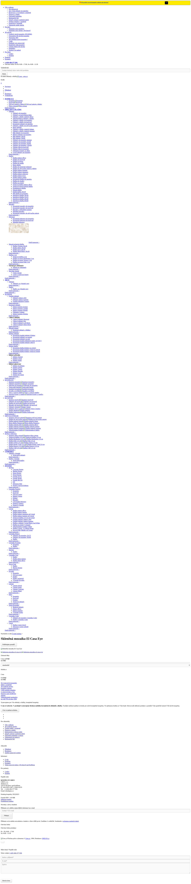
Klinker (15, 498)
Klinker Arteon (17, 367)
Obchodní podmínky (15, 16)
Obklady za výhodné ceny (21, 283)
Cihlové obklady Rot (19, 321)
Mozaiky (11, 204)
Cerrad (11, 509)
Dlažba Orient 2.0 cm (15, 442)
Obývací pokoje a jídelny (17, 104)
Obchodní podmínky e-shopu (14, 735)
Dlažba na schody (18, 183)
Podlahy (15, 600)
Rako (10, 594)
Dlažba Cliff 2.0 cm (15, 448)
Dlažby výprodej (14, 459)
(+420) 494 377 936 (15, 853)
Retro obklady (17, 127)
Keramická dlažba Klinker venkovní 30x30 (26, 350)
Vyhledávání (5, 68)
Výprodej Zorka (18, 612)
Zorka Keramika (14, 605)
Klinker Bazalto (18, 371)
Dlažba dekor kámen (19, 559)
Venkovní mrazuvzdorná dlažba (23, 186)
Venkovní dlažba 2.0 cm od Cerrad (24, 518)
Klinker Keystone (18, 375)
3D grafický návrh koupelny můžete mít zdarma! (94, 2)
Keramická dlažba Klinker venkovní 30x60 (26, 351)
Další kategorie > (10, 108)
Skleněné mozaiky (18, 211)
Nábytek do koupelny (15, 385)
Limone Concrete (18, 589)
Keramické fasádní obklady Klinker (24, 335)
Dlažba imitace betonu (20, 512)
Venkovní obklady (18, 602)
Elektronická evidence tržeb (13, 732)
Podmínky (12, 48)
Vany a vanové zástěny (16, 392)
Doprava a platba (14, 14)
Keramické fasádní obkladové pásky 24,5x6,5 (27, 341)
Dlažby (11, 156)
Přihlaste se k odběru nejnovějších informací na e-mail (18, 808)
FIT (14, 482)
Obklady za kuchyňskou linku (22, 115)
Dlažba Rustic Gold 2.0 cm (17, 444)
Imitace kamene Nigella (20, 310)
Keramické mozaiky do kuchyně (23, 208)
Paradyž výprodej (18, 505)
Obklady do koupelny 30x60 (22, 143)
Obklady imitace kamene (20, 299)
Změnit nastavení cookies (13, 753)
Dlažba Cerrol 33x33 (19, 625)
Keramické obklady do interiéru (23, 124)
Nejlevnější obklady (19, 455)
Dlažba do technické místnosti (22, 167)
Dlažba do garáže (18, 163)
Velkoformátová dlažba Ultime (22, 527)
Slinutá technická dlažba (16, 244)
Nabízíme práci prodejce (16, 29)
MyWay (11, 468)
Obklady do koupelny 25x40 (22, 142)
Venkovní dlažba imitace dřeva (22, 184)
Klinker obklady (14, 333)
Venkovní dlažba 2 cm (20, 257)
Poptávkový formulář (15, 23)
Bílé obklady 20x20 (19, 136)
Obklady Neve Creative (16, 409)
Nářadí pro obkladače (19, 267)
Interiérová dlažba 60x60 (20, 201)
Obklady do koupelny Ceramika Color (25, 618)
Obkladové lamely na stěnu (21, 151)
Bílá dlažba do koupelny (20, 193)
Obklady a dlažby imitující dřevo (23, 117)
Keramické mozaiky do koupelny (23, 206)
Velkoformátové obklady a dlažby (23, 118)
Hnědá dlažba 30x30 (19, 192)
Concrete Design (18, 469)
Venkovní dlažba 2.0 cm (16, 437)
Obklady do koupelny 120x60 (22, 145)
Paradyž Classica (18, 503)
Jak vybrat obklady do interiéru (18, 11)
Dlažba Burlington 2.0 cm (17, 439)
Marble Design (17, 471)
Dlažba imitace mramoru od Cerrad (24, 514)
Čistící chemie (17, 273)
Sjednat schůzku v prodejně (17, 21)
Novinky (7, 27)
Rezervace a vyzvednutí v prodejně (20, 13)
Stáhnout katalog (6, 799)
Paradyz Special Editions (20, 485)
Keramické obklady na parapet (22, 337)
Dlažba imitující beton (16, 421)
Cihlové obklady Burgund (21, 319)
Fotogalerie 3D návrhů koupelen (19, 36)
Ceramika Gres (13, 555)
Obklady (11, 111)
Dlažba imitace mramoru (20, 172)
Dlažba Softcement (15, 412)
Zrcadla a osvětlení (15, 391)
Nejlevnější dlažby (18, 460)
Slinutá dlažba (17, 190)
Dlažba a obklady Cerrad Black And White (26, 523)
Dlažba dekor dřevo (19, 560)
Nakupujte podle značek (16, 25)
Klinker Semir (17, 360)
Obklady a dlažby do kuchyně (22, 122)
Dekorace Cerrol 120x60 (20, 627)
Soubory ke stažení (15, 50)
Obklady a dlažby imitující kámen (23, 129)
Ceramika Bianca (14, 534)
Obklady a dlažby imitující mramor (24, 131)
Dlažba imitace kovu (19, 176)
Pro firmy (8, 52)
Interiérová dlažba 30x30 (20, 195)
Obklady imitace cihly (20, 298)
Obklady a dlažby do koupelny (22, 120)
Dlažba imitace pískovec (20, 174)
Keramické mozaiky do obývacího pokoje (26, 213)
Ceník (11, 41)
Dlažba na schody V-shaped (21, 525)
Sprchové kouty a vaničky (17, 394)
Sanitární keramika (14, 389)
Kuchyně (12, 102)
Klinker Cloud (17, 358)
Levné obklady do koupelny (21, 152)
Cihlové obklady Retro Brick (22, 325)
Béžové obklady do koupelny (22, 134)
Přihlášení (8, 749)
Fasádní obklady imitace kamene (23, 521)
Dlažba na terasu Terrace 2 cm (22, 260)
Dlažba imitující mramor (16, 428)
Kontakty (8, 59)
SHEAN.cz (45, 838)
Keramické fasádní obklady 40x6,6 (24, 342)
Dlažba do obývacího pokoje (18, 419)
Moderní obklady (18, 607)
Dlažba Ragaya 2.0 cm (16, 446)
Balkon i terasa (17, 496)
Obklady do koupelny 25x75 (22, 535)
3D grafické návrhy (11, 726)
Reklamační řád (14, 18)
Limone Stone (17, 587)
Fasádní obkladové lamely (21, 301)
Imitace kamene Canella (20, 308)
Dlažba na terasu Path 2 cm (21, 262)
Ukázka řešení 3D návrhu (17, 46)
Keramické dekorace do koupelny (23, 218)
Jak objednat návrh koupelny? (18, 39)
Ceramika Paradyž (14, 489)
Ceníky (11, 54)
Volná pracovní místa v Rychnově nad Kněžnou (20, 765)
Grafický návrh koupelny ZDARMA (20, 34)
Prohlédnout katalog (7, 801)
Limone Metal (17, 591)
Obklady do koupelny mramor (22, 140)
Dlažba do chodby (18, 181)
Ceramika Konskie (14, 543)
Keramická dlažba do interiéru (22, 179)
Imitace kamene (18, 611)
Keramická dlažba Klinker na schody (24, 348)
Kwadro (11, 571)
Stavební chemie (14, 271)
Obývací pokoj (17, 494)
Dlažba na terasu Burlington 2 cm (23, 258)
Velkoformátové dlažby (16, 430)
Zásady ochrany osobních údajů (19, 20)
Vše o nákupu (9, 7)
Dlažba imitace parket (19, 177)
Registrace (8, 751)
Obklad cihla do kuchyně (21, 147)
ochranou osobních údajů (71, 821)
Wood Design (17, 475)
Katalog (11, 55)
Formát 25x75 (17, 476)
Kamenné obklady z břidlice (21, 330)
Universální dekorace (19, 501)
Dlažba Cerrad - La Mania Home (23, 528)
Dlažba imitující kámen (16, 426)
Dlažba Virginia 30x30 (20, 246)
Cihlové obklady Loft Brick (21, 323)
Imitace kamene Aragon (20, 307)
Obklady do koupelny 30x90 (22, 537)
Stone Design (17, 473)
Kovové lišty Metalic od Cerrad (23, 530)
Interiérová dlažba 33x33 (20, 197)
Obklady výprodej (14, 453)
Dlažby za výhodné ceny (20, 289)
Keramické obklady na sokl (21, 339)
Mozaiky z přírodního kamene (22, 210)
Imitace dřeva (17, 609)
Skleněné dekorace (19, 222)
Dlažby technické (18, 578)
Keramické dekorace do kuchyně (23, 220)
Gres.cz (27, 838)
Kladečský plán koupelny (17, 45)
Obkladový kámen (18, 312)
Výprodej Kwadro (18, 580)
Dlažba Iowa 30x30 (19, 249)
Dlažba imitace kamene (20, 170)
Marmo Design (17, 568)
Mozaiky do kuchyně (15, 405)
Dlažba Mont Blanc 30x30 (21, 251)
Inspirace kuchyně (14, 400)
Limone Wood (17, 585)
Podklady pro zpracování (16, 43)
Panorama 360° (13, 38)
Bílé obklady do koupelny (21, 133)
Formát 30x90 (17, 478)
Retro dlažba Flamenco (16, 423)
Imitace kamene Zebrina (20, 314)
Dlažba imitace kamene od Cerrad (23, 516)
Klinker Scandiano (18, 366)
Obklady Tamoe (14, 407)
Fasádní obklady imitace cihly (22, 519)
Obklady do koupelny (19, 113)
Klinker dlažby (13, 346)
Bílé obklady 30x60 (19, 138)
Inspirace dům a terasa (16, 435)
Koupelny (12, 100)
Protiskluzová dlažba (19, 188)
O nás (6, 759)
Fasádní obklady (14, 296)
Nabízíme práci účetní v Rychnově (19, 30)
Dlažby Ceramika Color (20, 619)
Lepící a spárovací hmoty (21, 274)
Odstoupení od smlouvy (12, 737)
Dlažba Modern (14, 410)
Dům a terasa (13, 106)
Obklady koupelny (14, 384)
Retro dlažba (17, 165)
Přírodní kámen (13, 328)
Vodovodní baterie (14, 387)
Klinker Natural (18, 357)
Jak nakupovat (13, 9)
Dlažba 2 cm (13, 255)
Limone (11, 584)
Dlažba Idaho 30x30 (19, 248)
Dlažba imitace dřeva (19, 158)
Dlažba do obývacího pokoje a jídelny (25, 168)
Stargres (11, 550)
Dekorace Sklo (17, 484)
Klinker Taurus (17, 369)
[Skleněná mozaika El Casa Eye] (11, 652)
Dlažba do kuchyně (19, 159)
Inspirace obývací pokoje (16, 417)
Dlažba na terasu (18, 161)
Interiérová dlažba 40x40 (20, 199)
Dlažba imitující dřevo (16, 425)
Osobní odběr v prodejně (12, 728)
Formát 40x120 (17, 480)
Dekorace (12, 217)
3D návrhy (8, 32)
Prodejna (7, 57)
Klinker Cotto (17, 373)
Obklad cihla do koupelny (21, 149)
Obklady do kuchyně (15, 401)
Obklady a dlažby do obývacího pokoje (25, 126)
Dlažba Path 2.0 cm (15, 441)
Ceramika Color (14, 616)
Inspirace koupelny (15, 382)
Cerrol (11, 623)
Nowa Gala (12, 564)
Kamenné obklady (14, 305)
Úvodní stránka (16, 634)
